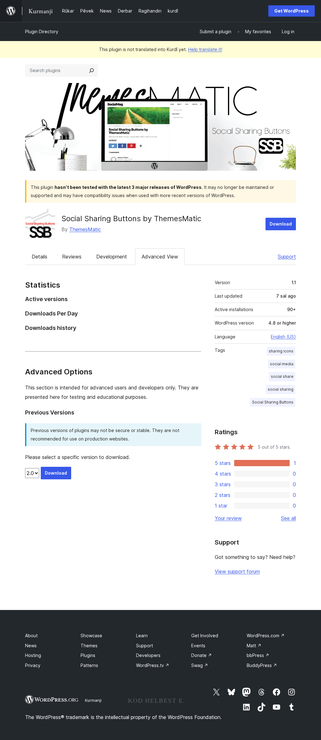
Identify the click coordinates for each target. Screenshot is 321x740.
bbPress (258, 655)
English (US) (283, 336)
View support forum (237, 571)
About (31, 635)
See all (288, 518)
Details (39, 256)
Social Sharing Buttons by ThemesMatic (131, 218)
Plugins (88, 655)
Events (198, 645)
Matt (254, 645)
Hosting (33, 655)
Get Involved (204, 635)
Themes (89, 645)
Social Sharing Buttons (272, 402)
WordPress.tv (152, 665)
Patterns (89, 665)
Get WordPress (291, 10)
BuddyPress (262, 665)
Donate (201, 655)
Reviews (72, 256)
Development (111, 256)
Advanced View (160, 256)
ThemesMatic (85, 229)
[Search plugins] (91, 70)
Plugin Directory (41, 31)
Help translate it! (205, 49)
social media (281, 364)
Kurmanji (93, 700)
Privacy (32, 665)
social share (282, 376)
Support (287, 256)
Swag (199, 665)
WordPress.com (266, 635)
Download (281, 224)
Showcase (91, 635)
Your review (228, 518)
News (31, 645)
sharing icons (281, 351)
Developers (148, 655)
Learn (142, 635)
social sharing (280, 389)
